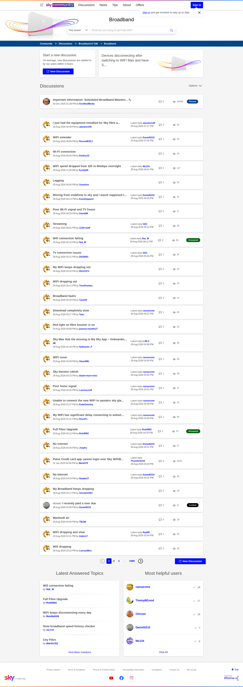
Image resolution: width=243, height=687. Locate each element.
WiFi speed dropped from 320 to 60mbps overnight (87, 166)
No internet (60, 443)
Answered (193, 240)
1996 (132, 561)
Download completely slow (71, 310)
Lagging (58, 180)
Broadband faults (64, 296)
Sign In (197, 5)
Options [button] (193, 85)
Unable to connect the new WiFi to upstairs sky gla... (88, 400)
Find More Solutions (79, 652)
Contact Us (174, 670)
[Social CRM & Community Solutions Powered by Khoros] (231, 678)
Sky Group (191, 670)
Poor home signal (64, 386)
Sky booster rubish (65, 371)
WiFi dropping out (65, 281)
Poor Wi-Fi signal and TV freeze (74, 209)
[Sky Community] (60, 5)
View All (163, 652)
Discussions (86, 5)
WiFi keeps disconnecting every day (67, 612)
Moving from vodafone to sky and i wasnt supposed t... (90, 195)
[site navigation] (41, 5)
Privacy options (53, 670)
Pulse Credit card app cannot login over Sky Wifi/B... (88, 459)
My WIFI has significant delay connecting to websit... (88, 415)
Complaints (157, 670)
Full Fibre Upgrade (65, 429)
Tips (115, 5)
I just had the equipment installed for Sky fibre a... (86, 122)
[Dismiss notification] (199, 12)
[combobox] (128, 30)
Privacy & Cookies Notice (104, 670)
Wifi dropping (62, 546)
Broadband (121, 19)
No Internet (60, 474)
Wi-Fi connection (64, 151)
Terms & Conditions (76, 670)
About (127, 5)
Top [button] (236, 669)
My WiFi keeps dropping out (72, 267)
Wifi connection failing (68, 238)
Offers (140, 5)
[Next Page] (140, 561)
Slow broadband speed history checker (69, 626)
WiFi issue (60, 357)
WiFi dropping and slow (69, 532)
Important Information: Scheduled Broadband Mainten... (91, 99)
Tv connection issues (67, 252)
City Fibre (49, 639)
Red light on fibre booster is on (74, 324)
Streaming (60, 223)
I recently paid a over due (79, 503)
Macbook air (61, 517)
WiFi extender (62, 137)
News (103, 5)
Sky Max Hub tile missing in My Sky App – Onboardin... (90, 339)
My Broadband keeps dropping (73, 488)
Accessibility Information (133, 670)
